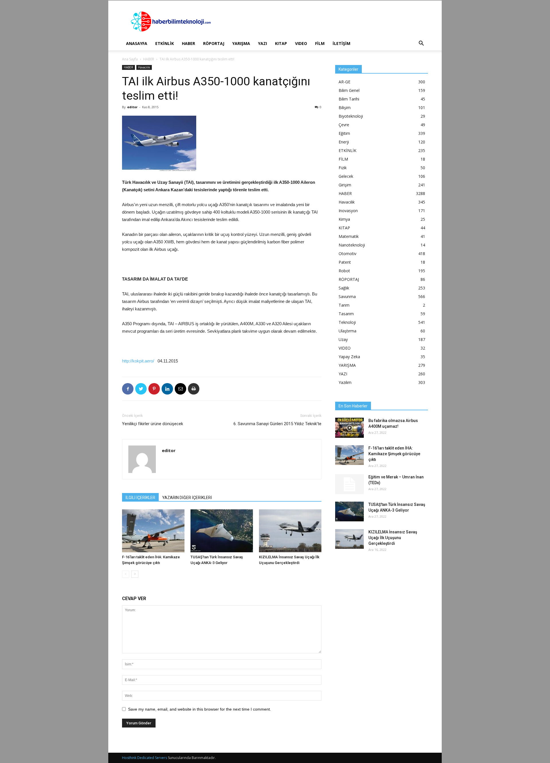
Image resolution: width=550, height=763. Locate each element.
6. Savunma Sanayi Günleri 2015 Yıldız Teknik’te (277, 423)
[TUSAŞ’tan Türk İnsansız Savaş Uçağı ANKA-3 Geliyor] (221, 530)
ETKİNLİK (164, 43)
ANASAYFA (136, 43)
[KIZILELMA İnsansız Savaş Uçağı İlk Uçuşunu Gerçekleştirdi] (290, 530)
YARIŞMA (241, 43)
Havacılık (144, 67)
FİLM (320, 43)
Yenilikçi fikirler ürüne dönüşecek (152, 423)
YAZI (262, 43)
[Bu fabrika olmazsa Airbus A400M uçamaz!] (349, 428)
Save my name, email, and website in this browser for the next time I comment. (199, 709)
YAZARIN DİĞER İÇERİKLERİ (187, 497)
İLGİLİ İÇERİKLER (140, 497)
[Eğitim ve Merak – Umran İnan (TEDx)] (349, 484)
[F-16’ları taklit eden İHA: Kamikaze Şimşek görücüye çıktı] (153, 530)
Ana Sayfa (130, 59)
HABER (188, 43)
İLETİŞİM (341, 43)
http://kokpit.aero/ (138, 360)
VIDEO (301, 43)
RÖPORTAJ (213, 43)
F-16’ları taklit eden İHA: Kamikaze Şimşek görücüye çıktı (394, 454)
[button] (421, 44)
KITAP (281, 43)
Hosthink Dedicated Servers (144, 757)
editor (132, 107)
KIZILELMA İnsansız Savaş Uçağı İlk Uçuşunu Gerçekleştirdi (392, 538)
